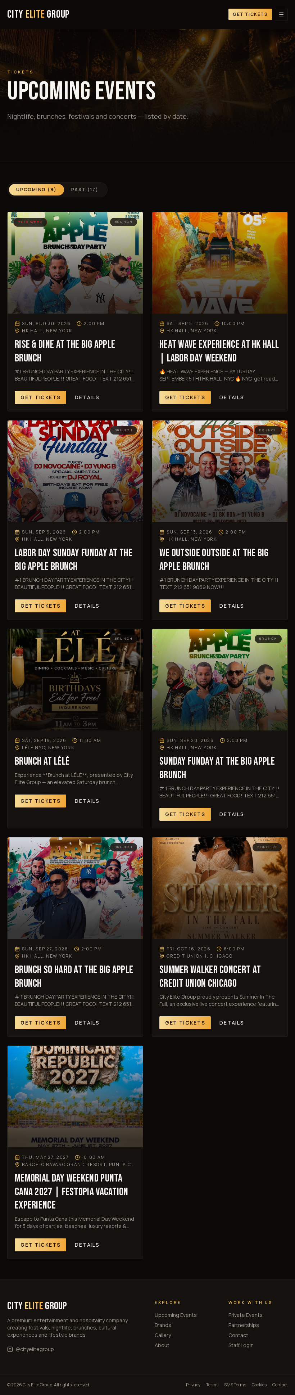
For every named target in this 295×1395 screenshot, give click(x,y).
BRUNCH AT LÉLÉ (42, 761)
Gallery (163, 1335)
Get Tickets (250, 14)
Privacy (193, 1385)
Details (87, 397)
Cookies (259, 1385)
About (162, 1345)
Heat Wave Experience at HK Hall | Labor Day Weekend (219, 351)
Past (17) (85, 189)
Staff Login (241, 1345)
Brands (163, 1325)
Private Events (245, 1314)
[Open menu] (281, 14)
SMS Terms (235, 1385)
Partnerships (243, 1325)
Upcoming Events (176, 1314)
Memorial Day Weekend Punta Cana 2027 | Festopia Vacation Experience (71, 1192)
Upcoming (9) (36, 189)
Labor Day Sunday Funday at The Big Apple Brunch (73, 559)
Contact (238, 1335)
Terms (212, 1385)
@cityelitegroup (35, 1349)
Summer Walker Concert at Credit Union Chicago (210, 976)
